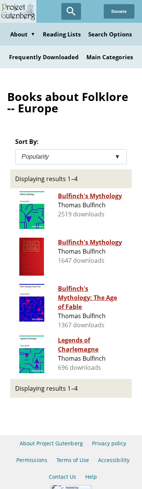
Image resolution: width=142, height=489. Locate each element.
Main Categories (109, 57)
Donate (119, 11)
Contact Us (62, 476)
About (22, 34)
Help (91, 476)
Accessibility (114, 460)
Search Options (110, 34)
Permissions (31, 460)
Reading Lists (62, 34)
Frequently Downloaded (44, 57)
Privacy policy (109, 443)
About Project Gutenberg (51, 443)
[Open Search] (71, 11)
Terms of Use (72, 460)
